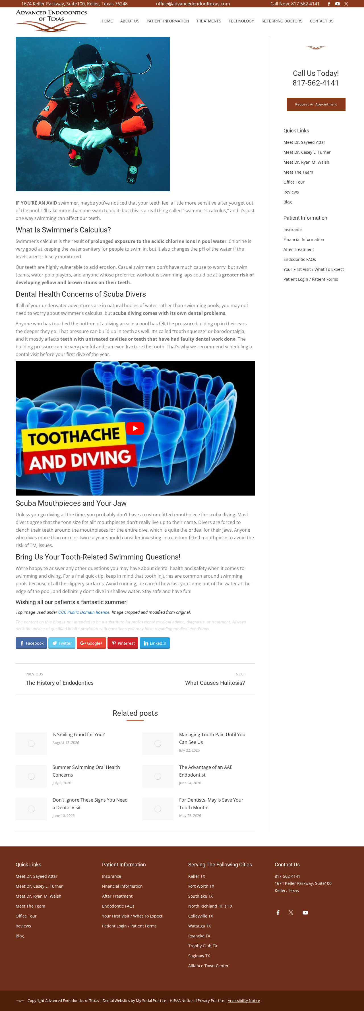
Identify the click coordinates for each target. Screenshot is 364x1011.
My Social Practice (150, 1000)
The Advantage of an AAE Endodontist (205, 771)
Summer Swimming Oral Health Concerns (86, 771)
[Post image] (31, 743)
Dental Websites (116, 1000)
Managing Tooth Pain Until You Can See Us (212, 738)
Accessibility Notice (244, 1000)
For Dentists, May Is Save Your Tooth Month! (211, 804)
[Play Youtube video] (135, 428)
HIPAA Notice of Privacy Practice (197, 1000)
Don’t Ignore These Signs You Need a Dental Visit (90, 804)
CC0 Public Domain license (83, 612)
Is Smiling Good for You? (79, 734)
